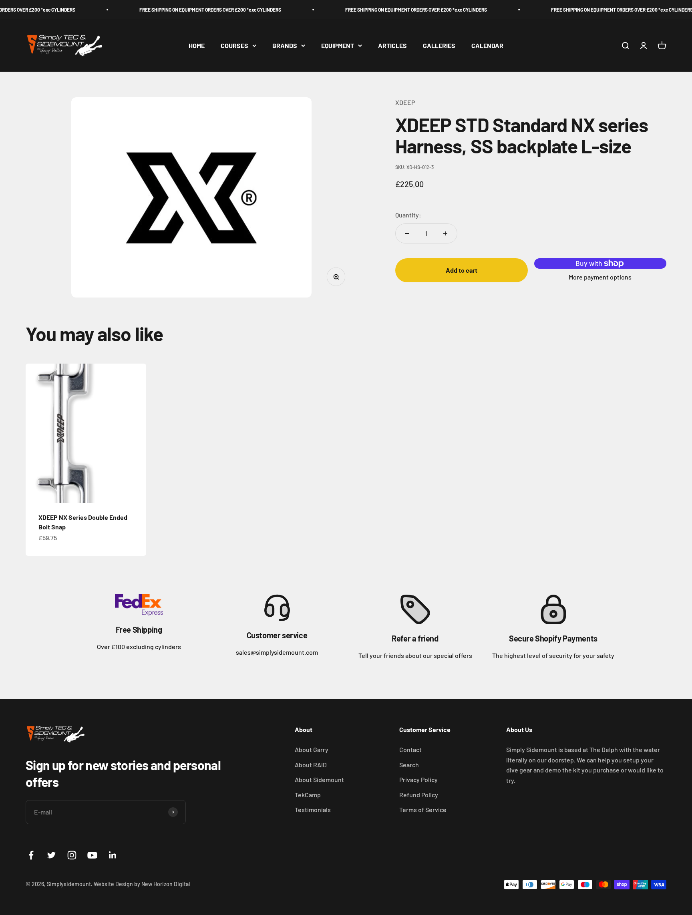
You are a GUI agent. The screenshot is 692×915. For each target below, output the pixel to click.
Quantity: (408, 215)
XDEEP (405, 102)
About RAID (311, 764)
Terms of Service (423, 809)
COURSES (234, 45)
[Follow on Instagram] (71, 855)
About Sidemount (319, 779)
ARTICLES (392, 45)
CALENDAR (487, 45)
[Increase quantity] (445, 233)
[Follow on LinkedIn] (112, 855)
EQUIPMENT (337, 45)
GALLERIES (439, 45)
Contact (410, 749)
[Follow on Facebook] (31, 855)
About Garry (311, 749)
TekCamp (308, 794)
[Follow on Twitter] (51, 855)
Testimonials (313, 809)
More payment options (600, 277)
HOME (197, 45)
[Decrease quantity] (407, 233)
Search (409, 764)
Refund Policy (418, 794)
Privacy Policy (418, 779)
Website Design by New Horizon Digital (142, 884)
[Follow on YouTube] (92, 855)
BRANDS (284, 45)
